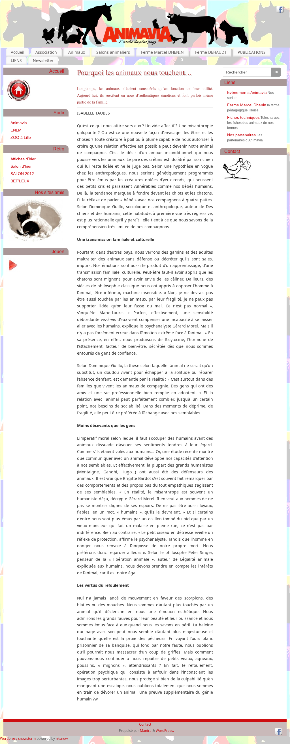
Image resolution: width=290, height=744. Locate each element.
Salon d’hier (21, 166)
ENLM (16, 130)
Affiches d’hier (23, 159)
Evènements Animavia (247, 92)
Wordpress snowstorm (18, 738)
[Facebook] (280, 10)
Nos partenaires (241, 135)
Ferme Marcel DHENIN (162, 52)
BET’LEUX (19, 181)
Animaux (76, 52)
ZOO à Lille (20, 137)
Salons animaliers (113, 52)
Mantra (146, 730)
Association (46, 52)
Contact (145, 724)
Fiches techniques (243, 117)
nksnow (62, 738)
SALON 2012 (22, 173)
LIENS (16, 60)
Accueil (17, 52)
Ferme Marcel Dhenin (246, 105)
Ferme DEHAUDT (211, 52)
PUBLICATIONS (252, 52)
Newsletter (43, 60)
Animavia (18, 122)
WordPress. (165, 730)
